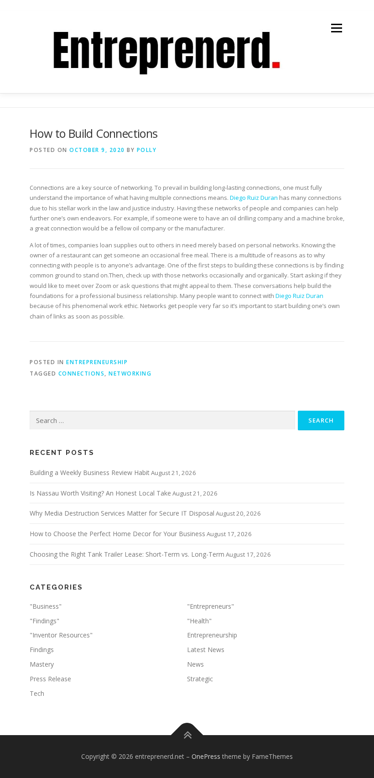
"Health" (199, 620)
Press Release (50, 678)
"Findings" (44, 620)
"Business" (46, 606)
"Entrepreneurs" (210, 606)
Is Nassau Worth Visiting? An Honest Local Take (100, 493)
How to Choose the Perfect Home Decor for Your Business (117, 533)
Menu (336, 28)
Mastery (42, 664)
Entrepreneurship (97, 362)
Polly (147, 150)
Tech (37, 693)
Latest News (205, 649)
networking (130, 373)
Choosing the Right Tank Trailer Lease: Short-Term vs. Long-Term (127, 554)
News (195, 664)
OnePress (206, 756)
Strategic (200, 678)
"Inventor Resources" (61, 635)
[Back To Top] (187, 735)
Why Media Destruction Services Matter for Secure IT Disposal (122, 513)
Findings (42, 649)
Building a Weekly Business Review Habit (90, 472)
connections (81, 373)
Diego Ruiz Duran (254, 197)
